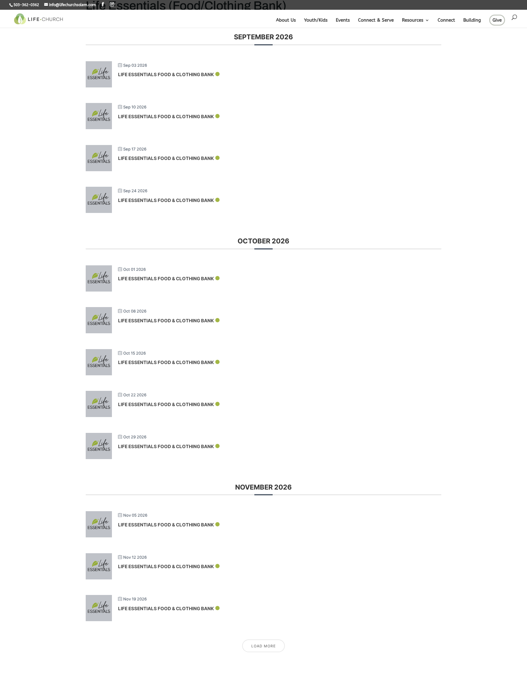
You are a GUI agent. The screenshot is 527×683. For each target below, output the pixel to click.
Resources (412, 20)
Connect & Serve (376, 20)
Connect (446, 20)
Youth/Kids (316, 20)
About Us (286, 20)
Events (343, 20)
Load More (263, 646)
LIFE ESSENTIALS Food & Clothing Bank (166, 74)
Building (472, 20)
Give (497, 20)
